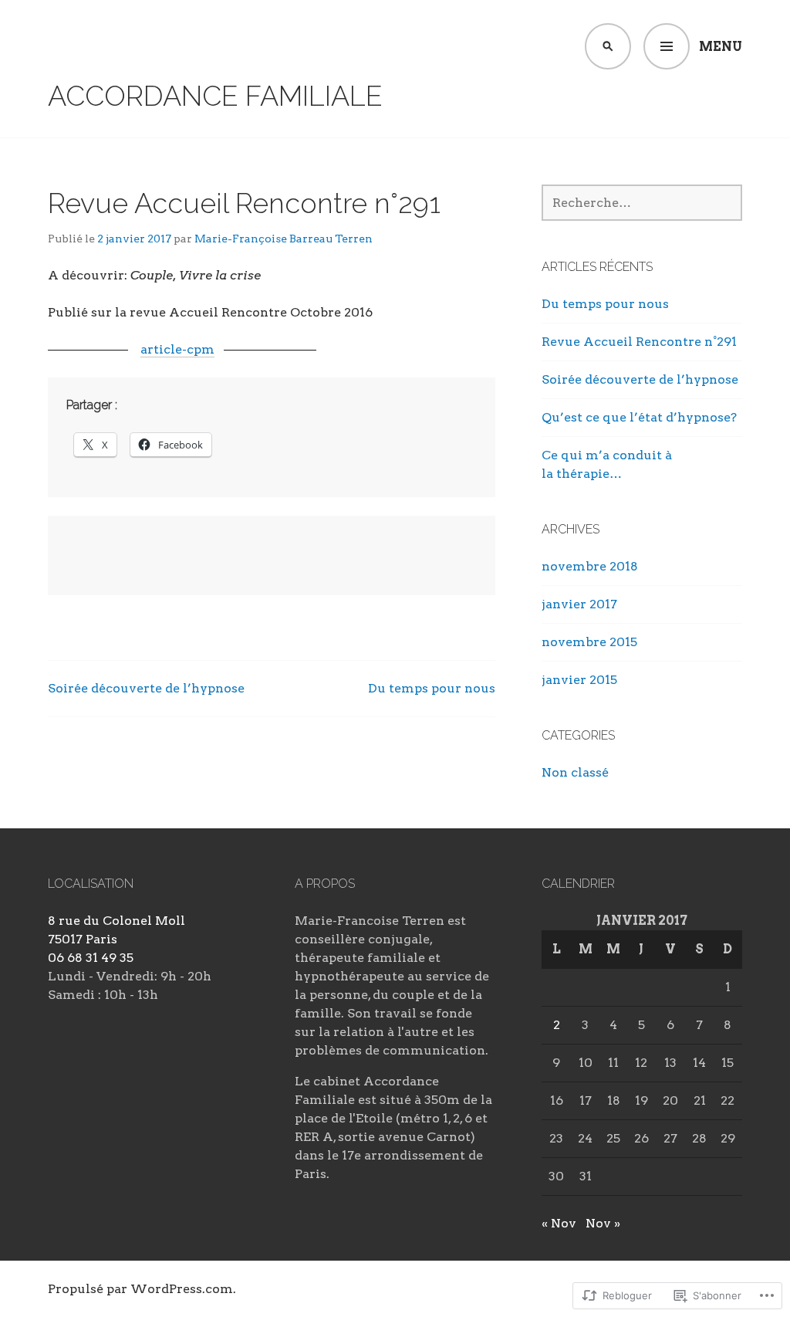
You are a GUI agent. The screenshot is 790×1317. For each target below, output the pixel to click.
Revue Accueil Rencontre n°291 (639, 341)
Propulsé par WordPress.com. (142, 1288)
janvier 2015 (579, 679)
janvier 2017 (579, 604)
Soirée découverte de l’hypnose (146, 688)
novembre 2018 (590, 566)
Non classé (575, 772)
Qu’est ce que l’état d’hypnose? (639, 417)
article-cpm (177, 349)
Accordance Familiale (215, 96)
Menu (720, 46)
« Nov (559, 1223)
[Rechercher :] (642, 202)
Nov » (603, 1223)
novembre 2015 (589, 642)
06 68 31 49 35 (90, 957)
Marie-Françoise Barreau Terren (283, 238)
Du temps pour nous (431, 688)
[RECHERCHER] (608, 46)
